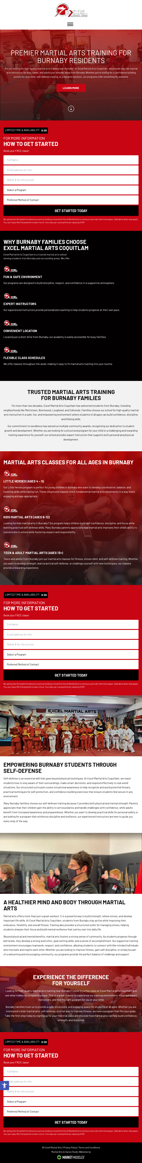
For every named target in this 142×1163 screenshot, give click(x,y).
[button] (4, 1085)
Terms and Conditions (89, 1147)
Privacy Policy (70, 1147)
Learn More (71, 87)
